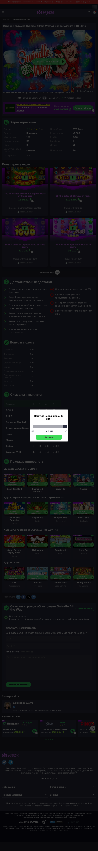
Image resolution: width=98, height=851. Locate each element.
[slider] (65, 426)
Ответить (49, 437)
